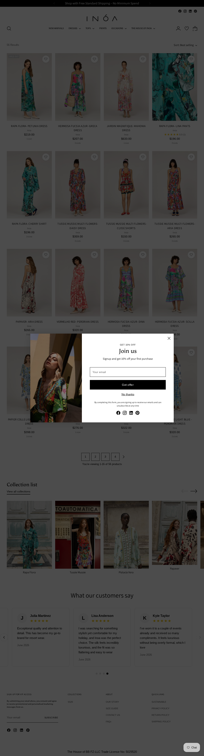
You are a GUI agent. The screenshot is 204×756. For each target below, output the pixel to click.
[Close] (169, 338)
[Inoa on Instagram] (124, 413)
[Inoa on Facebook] (118, 413)
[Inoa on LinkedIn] (131, 413)
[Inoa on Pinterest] (137, 413)
